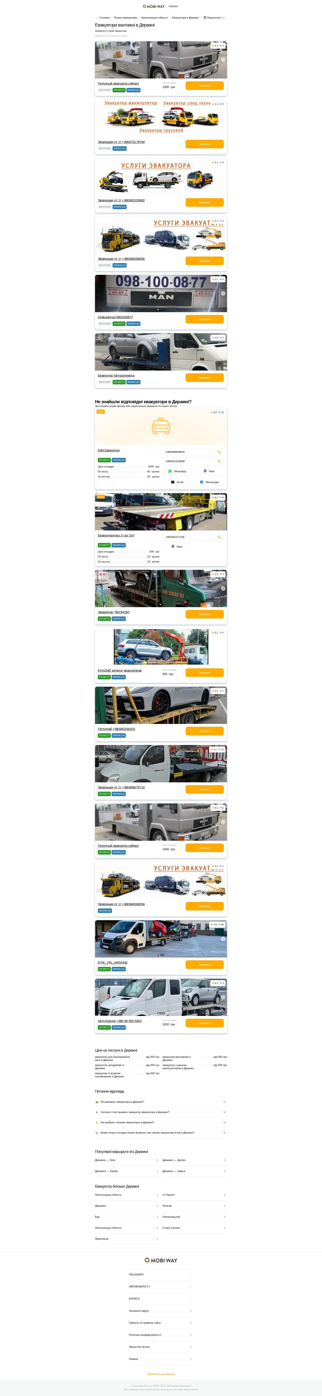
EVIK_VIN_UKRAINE (112, 962)
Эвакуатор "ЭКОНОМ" (114, 612)
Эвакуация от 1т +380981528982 (121, 200)
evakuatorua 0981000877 (115, 317)
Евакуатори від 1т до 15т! (116, 535)
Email (180, 482)
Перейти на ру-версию (161, 1373)
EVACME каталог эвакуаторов (119, 670)
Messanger (212, 482)
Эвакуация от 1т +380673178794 (121, 142)
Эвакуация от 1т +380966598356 (121, 259)
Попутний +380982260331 (116, 729)
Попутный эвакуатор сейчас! (118, 83)
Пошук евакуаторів (125, 17)
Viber (212, 471)
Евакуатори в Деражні (185, 17)
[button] (158, 75)
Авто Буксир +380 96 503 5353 (119, 1021)
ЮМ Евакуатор (108, 450)
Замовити (205, 85)
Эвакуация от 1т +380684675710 (121, 787)
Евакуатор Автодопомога (116, 375)
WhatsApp (180, 471)
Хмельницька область (154, 17)
